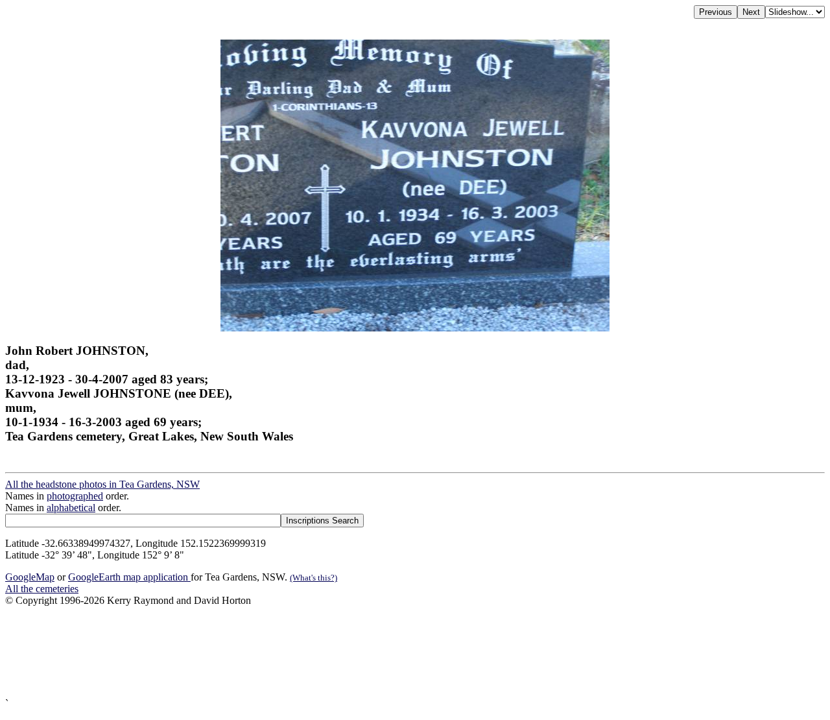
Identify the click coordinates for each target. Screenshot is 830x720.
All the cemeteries (41, 588)
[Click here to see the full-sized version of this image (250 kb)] (415, 327)
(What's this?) (313, 577)
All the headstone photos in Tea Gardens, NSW (102, 484)
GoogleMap (29, 576)
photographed (75, 495)
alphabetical (71, 507)
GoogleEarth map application (129, 576)
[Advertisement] (394, 652)
